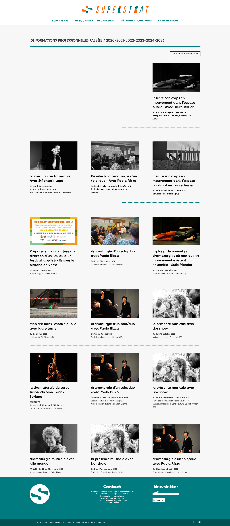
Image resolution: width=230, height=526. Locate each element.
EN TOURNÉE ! (84, 21)
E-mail (156, 492)
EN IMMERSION (168, 21)
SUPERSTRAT (60, 21)
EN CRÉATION (105, 21)
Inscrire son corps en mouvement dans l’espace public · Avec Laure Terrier (174, 102)
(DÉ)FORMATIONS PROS (136, 21)
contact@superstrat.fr (118, 494)
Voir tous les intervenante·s (185, 53)
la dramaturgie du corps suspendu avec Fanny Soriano (49, 392)
